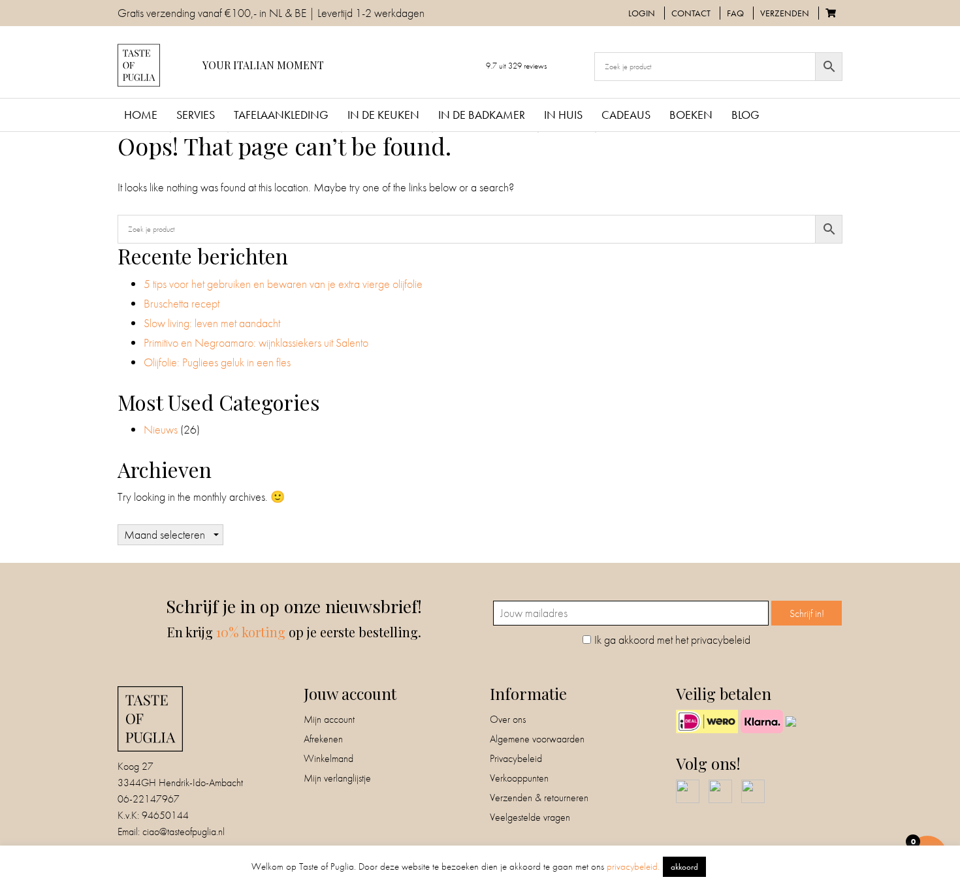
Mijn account (329, 719)
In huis (563, 114)
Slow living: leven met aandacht (212, 322)
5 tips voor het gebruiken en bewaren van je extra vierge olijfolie (284, 283)
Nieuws (161, 429)
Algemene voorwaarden (537, 739)
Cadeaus (625, 114)
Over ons (508, 719)
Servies (195, 114)
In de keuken (383, 114)
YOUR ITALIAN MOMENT (263, 65)
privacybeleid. (633, 866)
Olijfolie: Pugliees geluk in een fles (217, 362)
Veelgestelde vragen (530, 817)
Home (140, 114)
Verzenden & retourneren (539, 797)
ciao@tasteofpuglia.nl (183, 831)
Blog (745, 114)
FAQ (735, 13)
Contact (691, 13)
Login (641, 13)
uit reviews (516, 65)
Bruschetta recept (181, 303)
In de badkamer (481, 114)
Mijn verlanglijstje (337, 778)
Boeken (690, 114)
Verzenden (784, 13)
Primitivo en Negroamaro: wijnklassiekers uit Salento (256, 342)
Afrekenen (323, 739)
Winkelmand (328, 758)
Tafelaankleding (281, 114)
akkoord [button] (684, 866)
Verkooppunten (519, 778)
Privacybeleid (516, 758)
